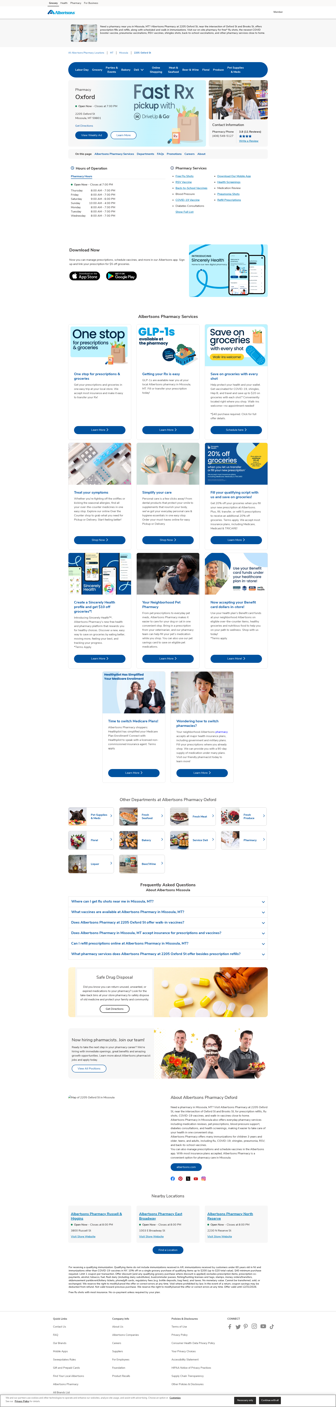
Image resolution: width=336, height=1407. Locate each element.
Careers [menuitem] (189, 154)
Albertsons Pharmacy (65, 1384)
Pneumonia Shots (228, 194)
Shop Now (108, 540)
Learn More (124, 135)
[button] (279, 12)
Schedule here (244, 430)
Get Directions (84, 126)
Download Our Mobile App (234, 176)
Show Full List (185, 212)
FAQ (55, 1335)
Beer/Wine (151, 864)
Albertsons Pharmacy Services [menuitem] (114, 154)
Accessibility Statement (185, 1359)
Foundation (118, 1368)
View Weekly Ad (91, 135)
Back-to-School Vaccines (191, 188)
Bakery (151, 840)
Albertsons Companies (125, 1335)
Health (64, 3)
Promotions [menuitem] (174, 154)
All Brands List (61, 1392)
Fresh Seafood (151, 816)
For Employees (120, 1359)
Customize (175, 1397)
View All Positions (92, 1068)
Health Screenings (228, 182)
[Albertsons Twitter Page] (238, 1328)
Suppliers (117, 1351)
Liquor (100, 864)
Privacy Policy (180, 1335)
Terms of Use (179, 1326)
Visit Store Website (83, 1236)
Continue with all (270, 1400)
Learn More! (244, 659)
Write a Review (248, 141)
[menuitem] (82, 70)
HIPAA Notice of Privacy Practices (191, 1368)
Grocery (53, 3)
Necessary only (245, 1400)
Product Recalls (121, 1376)
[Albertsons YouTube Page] (263, 1328)
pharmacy (221, 732)
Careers (116, 1343)
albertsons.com (189, 1167)
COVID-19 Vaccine (188, 200)
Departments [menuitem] (145, 154)
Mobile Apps (60, 1351)
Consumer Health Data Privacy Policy (193, 1343)
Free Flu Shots (185, 176)
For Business (91, 3)
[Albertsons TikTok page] (271, 1328)
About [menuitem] (201, 154)
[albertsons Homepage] (61, 12)
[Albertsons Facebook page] (230, 1328)
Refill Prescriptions (229, 200)
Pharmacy (75, 3)
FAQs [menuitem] (160, 154)
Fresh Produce (253, 816)
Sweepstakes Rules (64, 1359)
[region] (168, 1401)
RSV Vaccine (184, 182)
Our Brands (59, 1343)
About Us (117, 1326)
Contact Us (59, 1326)
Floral (100, 840)
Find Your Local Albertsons (68, 1376)
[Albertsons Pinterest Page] (246, 1328)
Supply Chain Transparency (188, 1376)
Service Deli (202, 840)
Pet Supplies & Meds (100, 816)
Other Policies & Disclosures (188, 1384)
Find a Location (171, 1250)
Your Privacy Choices (184, 1351)
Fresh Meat (202, 816)
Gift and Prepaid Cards (66, 1368)
